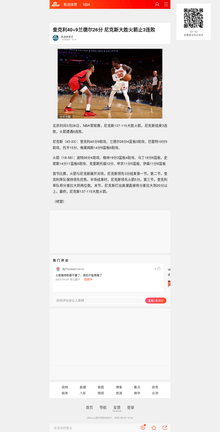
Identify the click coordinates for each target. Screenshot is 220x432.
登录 (130, 407)
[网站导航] (166, 4)
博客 (119, 387)
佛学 (137, 393)
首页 (89, 407)
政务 (155, 387)
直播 (83, 387)
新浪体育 (70, 4)
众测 (155, 393)
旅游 (119, 393)
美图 (101, 387)
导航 (103, 407)
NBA (86, 4)
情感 (101, 393)
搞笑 (65, 393)
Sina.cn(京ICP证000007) (99, 417)
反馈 (116, 407)
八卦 (83, 393)
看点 (137, 387)
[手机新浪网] (56, 5)
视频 (65, 387)
